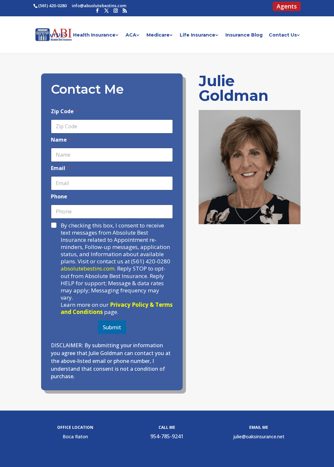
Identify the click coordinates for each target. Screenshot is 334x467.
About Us (51, 35)
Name (61, 140)
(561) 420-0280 (52, 5)
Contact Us (283, 35)
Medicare (158, 35)
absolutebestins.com (87, 268)
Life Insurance (197, 35)
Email (60, 168)
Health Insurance (94, 35)
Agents (287, 7)
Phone (59, 197)
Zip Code (64, 111)
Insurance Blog (244, 35)
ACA (131, 35)
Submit (112, 327)
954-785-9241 (167, 436)
